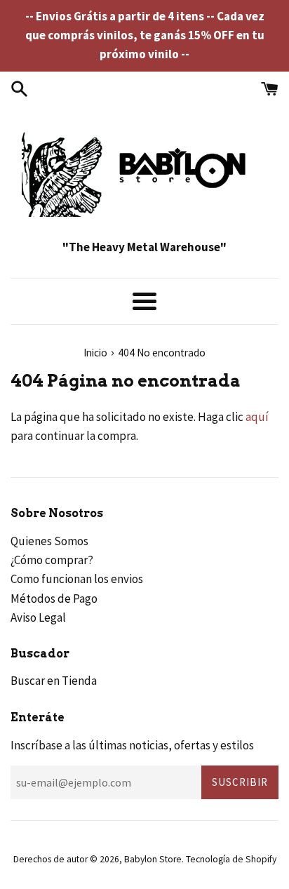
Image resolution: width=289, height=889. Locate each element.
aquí (257, 417)
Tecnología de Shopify (231, 859)
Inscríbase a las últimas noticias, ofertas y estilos (132, 745)
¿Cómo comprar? (52, 560)
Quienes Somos (49, 541)
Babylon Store (153, 859)
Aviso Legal (38, 617)
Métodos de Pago (54, 598)
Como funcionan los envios (77, 579)
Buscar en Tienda (54, 680)
